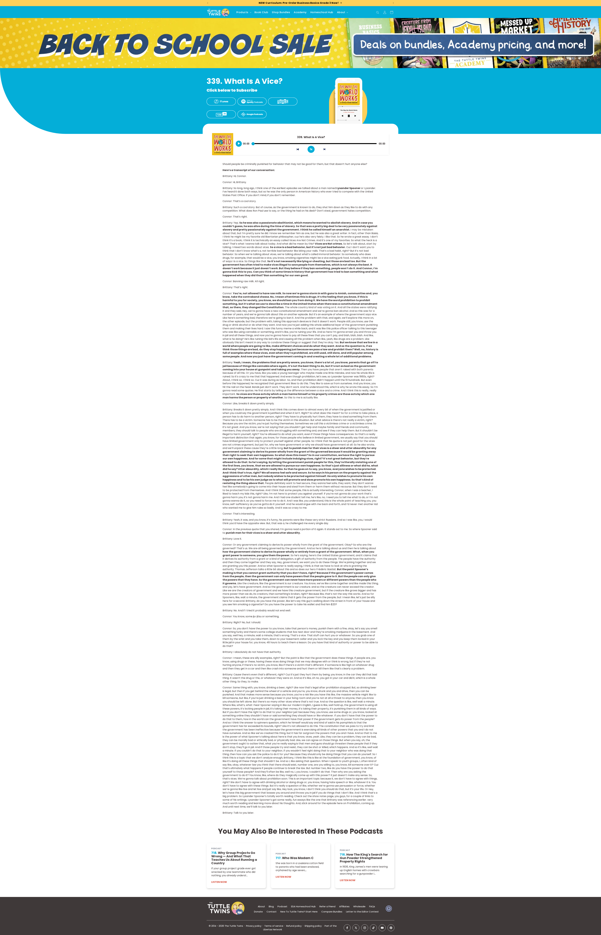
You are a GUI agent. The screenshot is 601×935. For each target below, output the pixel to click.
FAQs (372, 906)
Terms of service (273, 925)
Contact (272, 911)
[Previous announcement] (207, 3)
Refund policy (294, 925)
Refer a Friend (327, 906)
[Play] (238, 143)
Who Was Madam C (295, 858)
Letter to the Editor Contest (362, 911)
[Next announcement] (393, 3)
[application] (311, 142)
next (326, 150)
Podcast (282, 906)
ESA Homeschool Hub (303, 906)
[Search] (377, 12)
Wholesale (359, 906)
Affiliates (344, 906)
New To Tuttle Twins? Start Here (299, 911)
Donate (258, 911)
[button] (243, 12)
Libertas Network (272, 929)
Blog (271, 906)
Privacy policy (253, 925)
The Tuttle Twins (234, 925)
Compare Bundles (331, 911)
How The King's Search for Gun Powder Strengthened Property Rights (364, 858)
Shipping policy (313, 925)
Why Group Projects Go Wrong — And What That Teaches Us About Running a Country (234, 858)
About (261, 906)
